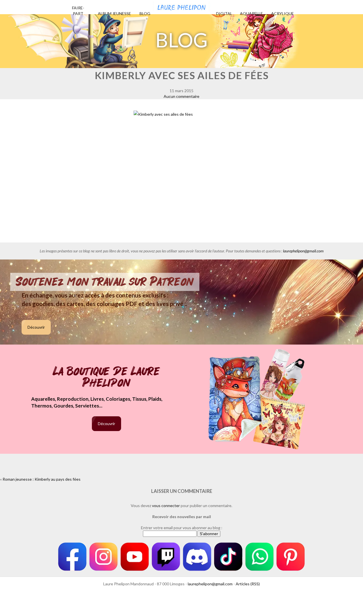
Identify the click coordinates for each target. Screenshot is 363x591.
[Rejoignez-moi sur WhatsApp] (259, 557)
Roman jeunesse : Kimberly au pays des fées (42, 479)
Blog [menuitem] (145, 13)
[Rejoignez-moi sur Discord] (197, 557)
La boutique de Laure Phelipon (106, 377)
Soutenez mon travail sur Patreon (105, 281)
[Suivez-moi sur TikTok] (228, 557)
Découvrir (36, 327)
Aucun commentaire (181, 96)
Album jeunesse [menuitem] (114, 13)
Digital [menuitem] (224, 13)
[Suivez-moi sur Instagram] (103, 557)
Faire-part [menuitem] (78, 10)
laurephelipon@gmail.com (303, 250)
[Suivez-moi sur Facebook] (72, 557)
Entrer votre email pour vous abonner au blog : (181, 527)
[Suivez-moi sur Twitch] (166, 557)
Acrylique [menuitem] (282, 13)
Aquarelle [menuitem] (251, 13)
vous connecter (166, 505)
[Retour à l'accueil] (181, 5)
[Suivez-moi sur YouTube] (135, 557)
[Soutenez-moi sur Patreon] (291, 557)
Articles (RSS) (248, 583)
